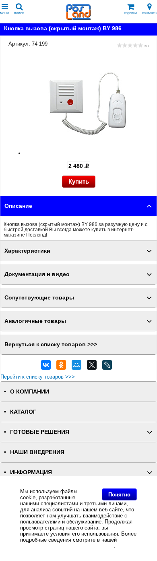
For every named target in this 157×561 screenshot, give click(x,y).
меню (4, 13)
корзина (130, 13)
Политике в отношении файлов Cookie (67, 546)
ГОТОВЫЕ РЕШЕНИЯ (39, 432)
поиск (19, 13)
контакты (149, 13)
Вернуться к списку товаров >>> (50, 344)
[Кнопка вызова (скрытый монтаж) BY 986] (86, 153)
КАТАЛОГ (23, 412)
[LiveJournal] (107, 367)
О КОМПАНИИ (29, 392)
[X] (92, 367)
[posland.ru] (78, 18)
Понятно (119, 495)
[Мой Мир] (76, 367)
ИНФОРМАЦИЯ (31, 472)
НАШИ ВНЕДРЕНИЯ (37, 452)
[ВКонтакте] (46, 367)
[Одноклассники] (61, 367)
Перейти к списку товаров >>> (37, 377)
